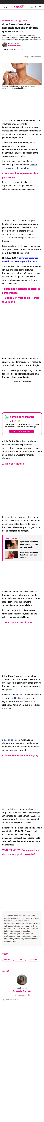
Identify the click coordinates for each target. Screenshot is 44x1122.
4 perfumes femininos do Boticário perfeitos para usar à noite (29, 544)
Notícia (23, 21)
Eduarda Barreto (15, 46)
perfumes (33, 960)
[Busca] (35, 7)
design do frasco (12, 740)
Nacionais (19, 960)
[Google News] (33, 57)
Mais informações (12, 999)
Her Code (18, 698)
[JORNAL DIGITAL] (31, 7)
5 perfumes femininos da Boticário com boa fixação (29, 555)
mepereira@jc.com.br (22, 995)
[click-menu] (39, 7)
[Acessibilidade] (5, 7)
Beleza (7, 960)
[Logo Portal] (19, 7)
